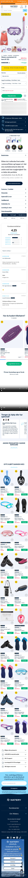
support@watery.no (16, 824)
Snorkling (5, 55)
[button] (1, 27)
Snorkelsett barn (16, 55)
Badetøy (13, 861)
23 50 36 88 (15, 821)
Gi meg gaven (14, 788)
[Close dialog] (23, 840)
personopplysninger (22, 792)
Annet (12, 868)
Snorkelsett (10, 55)
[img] (5, 256)
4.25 (14, 230)
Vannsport (12, 858)
